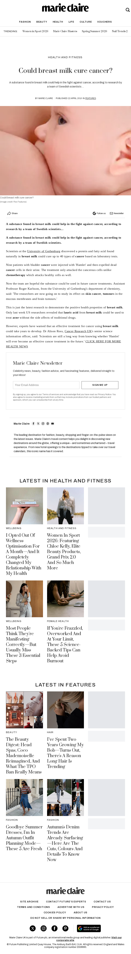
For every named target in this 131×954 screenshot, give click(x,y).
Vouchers (104, 22)
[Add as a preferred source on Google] (98, 928)
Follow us (101, 213)
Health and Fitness (65, 57)
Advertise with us (70, 907)
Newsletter (119, 213)
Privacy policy (103, 907)
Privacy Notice (105, 394)
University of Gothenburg (43, 251)
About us (80, 912)
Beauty (41, 22)
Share (15, 213)
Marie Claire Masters (65, 31)
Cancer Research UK (78, 331)
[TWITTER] (38, 423)
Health (58, 22)
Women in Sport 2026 (35, 31)
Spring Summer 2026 (94, 31)
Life (71, 22)
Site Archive (29, 901)
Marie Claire (45, 98)
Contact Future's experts (66, 901)
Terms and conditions (33, 907)
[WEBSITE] (48, 423)
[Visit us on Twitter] (33, 928)
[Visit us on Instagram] (44, 928)
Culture (86, 22)
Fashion (25, 22)
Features (90, 98)
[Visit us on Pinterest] (65, 928)
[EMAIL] (52, 423)
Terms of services (51, 394)
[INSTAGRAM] (43, 423)
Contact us (102, 901)
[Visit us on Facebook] (54, 928)
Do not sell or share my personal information (65, 918)
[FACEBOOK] (33, 423)
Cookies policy (55, 912)
